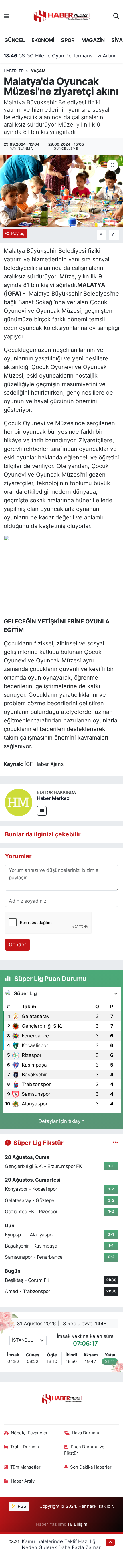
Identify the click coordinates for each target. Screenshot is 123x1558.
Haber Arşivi (23, 1481)
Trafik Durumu (24, 1446)
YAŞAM (38, 70)
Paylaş (17, 233)
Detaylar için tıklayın (61, 1121)
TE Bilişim (77, 1524)
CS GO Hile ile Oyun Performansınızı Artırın (60, 56)
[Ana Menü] (6, 16)
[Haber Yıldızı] (61, 15)
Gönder (17, 944)
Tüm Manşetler (25, 1467)
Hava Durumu (85, 1432)
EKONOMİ (42, 40)
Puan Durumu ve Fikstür (84, 1450)
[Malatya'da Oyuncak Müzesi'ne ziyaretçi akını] (61, 191)
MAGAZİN (92, 40)
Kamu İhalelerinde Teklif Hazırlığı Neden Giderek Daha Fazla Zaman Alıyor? (62, 1548)
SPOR (68, 40)
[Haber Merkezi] (18, 802)
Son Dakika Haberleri (91, 1467)
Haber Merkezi (53, 798)
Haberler (14, 70)
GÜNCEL (14, 40)
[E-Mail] (42, 811)
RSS (21, 1506)
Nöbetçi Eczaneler (29, 1432)
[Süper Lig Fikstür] (115, 1142)
